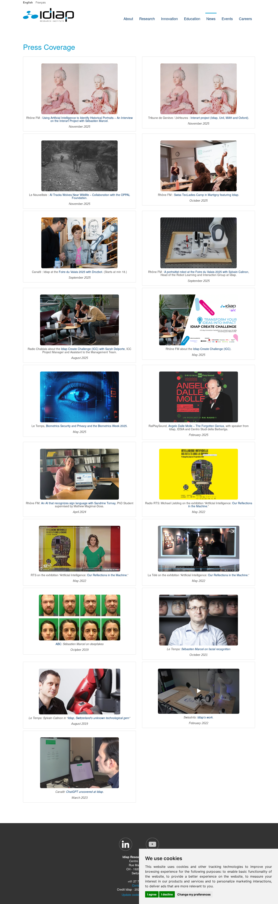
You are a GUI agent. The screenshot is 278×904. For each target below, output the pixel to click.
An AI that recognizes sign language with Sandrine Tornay (78, 503)
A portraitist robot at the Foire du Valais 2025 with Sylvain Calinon (206, 272)
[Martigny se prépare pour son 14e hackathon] (198, 319)
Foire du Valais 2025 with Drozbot (80, 272)
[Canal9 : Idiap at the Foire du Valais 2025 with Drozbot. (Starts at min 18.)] (79, 242)
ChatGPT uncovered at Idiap (84, 792)
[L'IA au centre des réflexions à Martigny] (79, 319)
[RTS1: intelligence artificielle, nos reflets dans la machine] (79, 548)
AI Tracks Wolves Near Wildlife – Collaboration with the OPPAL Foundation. (90, 196)
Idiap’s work (205, 717)
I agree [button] (152, 894)
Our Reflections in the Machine (107, 575)
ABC (58, 644)
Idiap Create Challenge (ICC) (212, 349)
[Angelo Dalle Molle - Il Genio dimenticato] (198, 396)
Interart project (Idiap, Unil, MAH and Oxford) (219, 118)
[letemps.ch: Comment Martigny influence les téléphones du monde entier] (198, 620)
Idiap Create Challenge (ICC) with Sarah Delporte (93, 349)
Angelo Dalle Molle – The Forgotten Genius (196, 426)
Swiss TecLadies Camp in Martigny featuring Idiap (206, 195)
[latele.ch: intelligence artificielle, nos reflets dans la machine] (198, 548)
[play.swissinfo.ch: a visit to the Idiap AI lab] (198, 690)
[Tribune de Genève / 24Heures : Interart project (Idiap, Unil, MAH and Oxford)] (198, 88)
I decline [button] (167, 894)
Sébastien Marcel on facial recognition (205, 649)
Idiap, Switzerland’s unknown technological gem (98, 718)
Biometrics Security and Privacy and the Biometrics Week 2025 (86, 426)
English (28, 2)
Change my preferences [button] (194, 894)
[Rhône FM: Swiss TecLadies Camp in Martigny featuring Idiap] (198, 165)
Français (41, 2)
